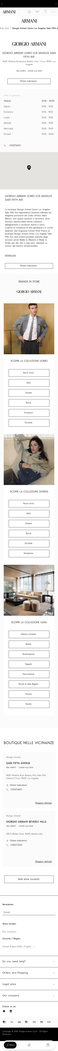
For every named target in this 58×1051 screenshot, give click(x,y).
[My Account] (29, 1045)
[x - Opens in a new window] (4, 1011)
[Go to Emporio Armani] (37, 12)
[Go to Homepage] (29, 21)
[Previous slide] (2, 4)
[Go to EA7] (45, 12)
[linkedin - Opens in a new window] (10, 1011)
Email (7, 912)
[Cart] (48, 1045)
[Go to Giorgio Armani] (29, 12)
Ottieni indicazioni (28, 266)
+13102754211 (15, 146)
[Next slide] (56, 4)
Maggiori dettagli (43, 803)
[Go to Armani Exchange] (53, 12)
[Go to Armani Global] (8, 11)
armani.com (10, 255)
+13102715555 (16, 845)
